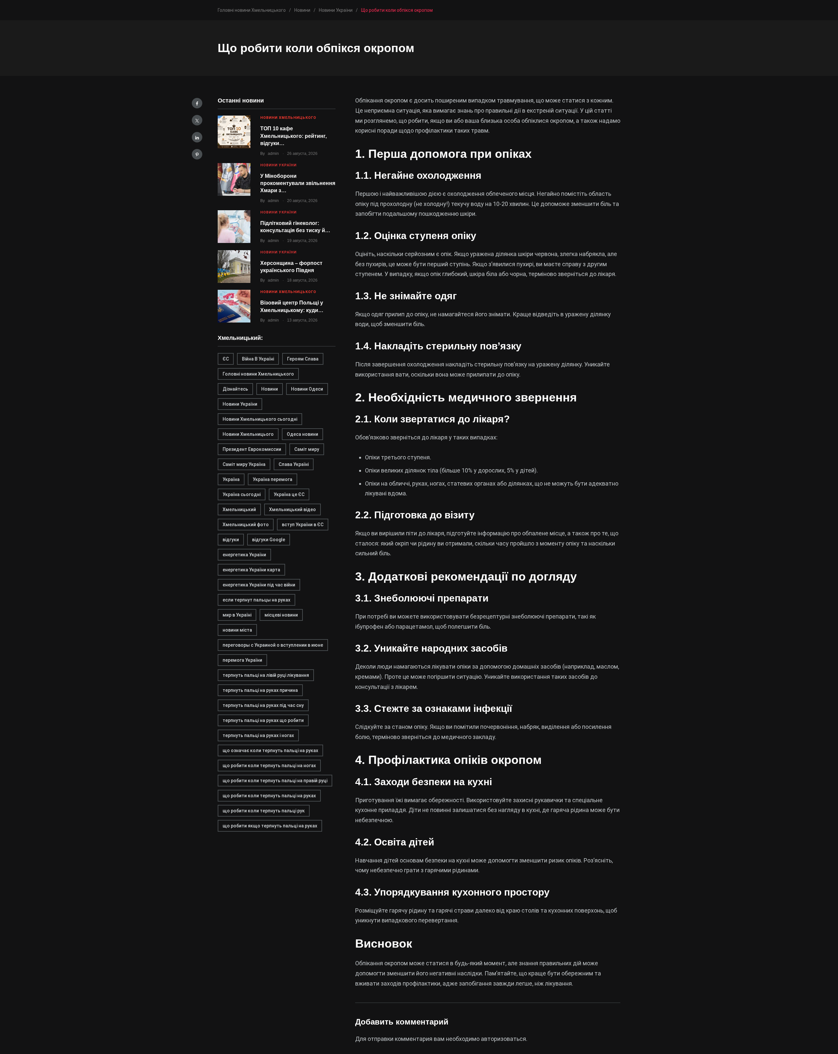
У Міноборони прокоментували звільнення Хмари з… (297, 183)
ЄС (226, 358)
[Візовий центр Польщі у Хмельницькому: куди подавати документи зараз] (234, 306)
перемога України (242, 660)
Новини (269, 389)
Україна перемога (272, 479)
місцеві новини (281, 615)
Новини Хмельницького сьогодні (260, 419)
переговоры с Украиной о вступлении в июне (273, 645)
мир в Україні (237, 615)
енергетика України (244, 554)
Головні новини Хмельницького (258, 374)
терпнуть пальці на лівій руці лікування (266, 675)
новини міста (237, 630)
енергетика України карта (251, 569)
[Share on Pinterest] (197, 154)
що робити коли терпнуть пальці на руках (269, 795)
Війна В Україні (258, 358)
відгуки (231, 539)
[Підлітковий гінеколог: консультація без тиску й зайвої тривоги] (234, 226)
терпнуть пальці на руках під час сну (263, 705)
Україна (231, 479)
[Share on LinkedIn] (197, 137)
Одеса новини (302, 434)
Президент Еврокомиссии (252, 449)
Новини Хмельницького (288, 118)
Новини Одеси (307, 389)
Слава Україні (294, 464)
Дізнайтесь (235, 389)
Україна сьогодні (242, 494)
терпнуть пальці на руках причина (260, 690)
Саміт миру (306, 449)
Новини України (278, 165)
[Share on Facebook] (197, 103)
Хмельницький (239, 509)
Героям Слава (303, 358)
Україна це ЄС (289, 494)
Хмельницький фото (246, 524)
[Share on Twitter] (197, 120)
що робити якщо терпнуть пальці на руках (270, 825)
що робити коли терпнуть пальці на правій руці (275, 780)
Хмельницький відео (292, 509)
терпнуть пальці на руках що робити (263, 720)
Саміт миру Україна (244, 464)
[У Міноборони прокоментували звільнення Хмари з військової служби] (234, 179)
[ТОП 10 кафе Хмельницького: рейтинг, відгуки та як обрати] (234, 132)
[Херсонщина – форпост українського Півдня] (234, 266)
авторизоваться (503, 1038)
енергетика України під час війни (259, 584)
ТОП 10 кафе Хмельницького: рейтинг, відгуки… (293, 136)
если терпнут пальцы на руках (256, 599)
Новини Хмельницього (248, 434)
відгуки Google (268, 539)
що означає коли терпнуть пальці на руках (270, 750)
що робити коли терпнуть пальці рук (264, 810)
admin (273, 153)
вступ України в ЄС (302, 524)
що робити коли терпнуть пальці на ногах (269, 765)
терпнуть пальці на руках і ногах (258, 735)
